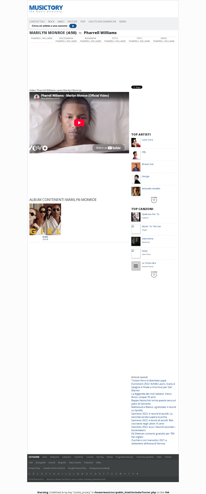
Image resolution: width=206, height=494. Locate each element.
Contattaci (37, 21)
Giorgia (145, 176)
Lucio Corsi (147, 139)
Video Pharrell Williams (163, 40)
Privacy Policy (34, 468)
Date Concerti (75, 462)
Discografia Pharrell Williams (66, 40)
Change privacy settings (99, 468)
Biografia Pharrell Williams (90, 40)
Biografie (62, 462)
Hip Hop (100, 457)
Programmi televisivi (124, 457)
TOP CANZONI (142, 209)
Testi (31, 462)
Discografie (41, 462)
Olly (144, 151)
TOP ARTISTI (141, 134)
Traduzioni (88, 462)
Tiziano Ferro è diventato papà (148, 380)
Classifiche (78, 457)
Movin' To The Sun (151, 226)
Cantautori (66, 457)
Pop (83, 21)
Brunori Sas (148, 164)
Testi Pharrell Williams (139, 40)
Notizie (72, 21)
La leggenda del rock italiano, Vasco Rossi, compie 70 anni (151, 395)
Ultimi (98, 462)
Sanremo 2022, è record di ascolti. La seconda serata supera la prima (151, 415)
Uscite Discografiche (102, 21)
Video (159, 457)
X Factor (168, 457)
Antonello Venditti (151, 188)
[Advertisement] (122, 9)
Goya (144, 250)
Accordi (52, 462)
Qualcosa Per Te (150, 214)
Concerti (89, 457)
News (122, 21)
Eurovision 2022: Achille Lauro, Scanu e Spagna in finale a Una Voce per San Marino (153, 387)
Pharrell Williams (41, 38)
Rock (51, 21)
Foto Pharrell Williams (115, 40)
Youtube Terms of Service (54, 468)
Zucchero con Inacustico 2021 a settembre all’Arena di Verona (149, 442)
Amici (61, 21)
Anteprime (54, 457)
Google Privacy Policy (77, 468)
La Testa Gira (149, 262)
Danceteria (147, 238)
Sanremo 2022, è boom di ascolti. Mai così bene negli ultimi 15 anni (152, 422)
